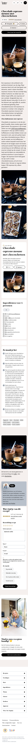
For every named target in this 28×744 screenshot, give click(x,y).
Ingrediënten (6, 687)
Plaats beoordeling (10, 586)
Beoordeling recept (9, 522)
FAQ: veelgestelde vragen (8, 723)
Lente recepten (15, 422)
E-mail (5, 550)
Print (9, 267)
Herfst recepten (7, 422)
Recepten (5, 673)
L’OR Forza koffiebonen (18, 128)
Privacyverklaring (14, 720)
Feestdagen (6, 678)
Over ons (19, 723)
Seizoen (5, 696)
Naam (4, 544)
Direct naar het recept (13, 32)
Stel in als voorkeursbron (17, 655)
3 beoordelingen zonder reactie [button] (17, 516)
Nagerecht (5, 420)
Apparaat (5, 706)
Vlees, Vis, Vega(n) (8, 710)
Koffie (21, 420)
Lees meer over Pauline (9, 503)
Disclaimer (5, 720)
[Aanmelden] (17, 2)
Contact (13, 725)
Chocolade (16, 420)
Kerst (11, 420)
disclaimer (8, 476)
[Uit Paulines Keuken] (4, 2)
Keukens (5, 701)
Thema (5, 692)
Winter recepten (7, 424)
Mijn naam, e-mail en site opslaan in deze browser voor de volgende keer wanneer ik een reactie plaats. (14, 561)
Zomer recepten (16, 424)
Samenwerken (6, 725)
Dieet (4, 682)
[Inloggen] (14, 2)
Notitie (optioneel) (7, 528)
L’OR (15, 474)
